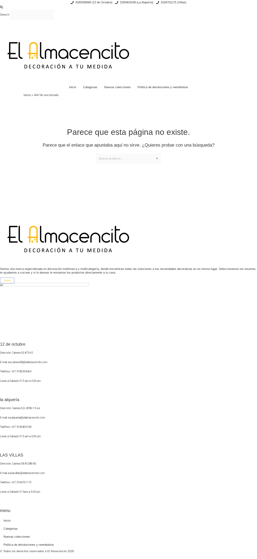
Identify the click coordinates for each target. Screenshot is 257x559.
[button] (128, 7)
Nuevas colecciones (117, 87)
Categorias (90, 87)
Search (4, 14)
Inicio (72, 87)
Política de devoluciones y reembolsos (163, 87)
